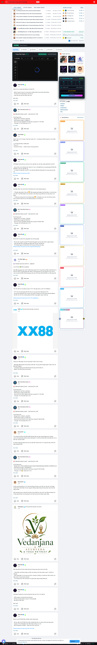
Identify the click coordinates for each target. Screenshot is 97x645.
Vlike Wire (20, 84)
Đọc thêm (15, 100)
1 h (18, 111)
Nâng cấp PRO (72, 95)
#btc (29, 173)
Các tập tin (59, 49)
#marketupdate (37, 246)
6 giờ (19, 566)
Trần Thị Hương (70, 10)
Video (41, 49)
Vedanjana (20, 506)
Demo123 (69, 37)
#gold (31, 246)
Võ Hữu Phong (70, 13)
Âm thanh (50, 49)
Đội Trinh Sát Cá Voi (23, 109)
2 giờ (19, 136)
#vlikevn (62, 105)
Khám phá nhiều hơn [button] (22, 642)
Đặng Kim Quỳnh (70, 21)
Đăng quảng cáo (80, 117)
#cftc (29, 298)
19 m (19, 86)
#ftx (32, 298)
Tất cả (16, 49)
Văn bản (25, 49)
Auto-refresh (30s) (74, 40)
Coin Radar (21, 134)
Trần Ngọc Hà (70, 15)
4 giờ (19, 408)
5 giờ (19, 433)
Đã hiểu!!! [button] (73, 641)
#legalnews (35, 298)
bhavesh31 (21, 432)
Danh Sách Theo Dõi (52, 54)
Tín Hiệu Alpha (21, 259)
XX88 (19, 309)
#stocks (32, 628)
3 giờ (19, 236)
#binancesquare (17, 173)
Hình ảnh (33, 49)
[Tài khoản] (94, 2)
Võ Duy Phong (70, 18)
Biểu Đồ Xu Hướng (42, 54)
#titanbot (62, 103)
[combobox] (22, 2)
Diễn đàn (22, 40)
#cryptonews (24, 173)
